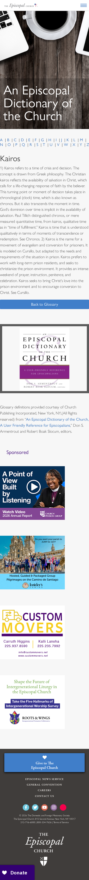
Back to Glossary (44, 304)
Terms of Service (61, 822)
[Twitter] (35, 807)
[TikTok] (63, 807)
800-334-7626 (44, 822)
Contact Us (44, 796)
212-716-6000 (28, 822)
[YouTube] (44, 807)
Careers (44, 790)
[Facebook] (26, 807)
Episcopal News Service (44, 779)
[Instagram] (54, 807)
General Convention (44, 784)
